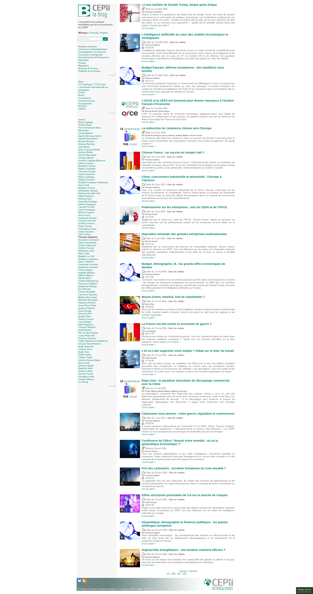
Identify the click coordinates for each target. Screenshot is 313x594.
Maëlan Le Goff (86, 256)
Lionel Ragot (84, 322)
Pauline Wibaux (86, 379)
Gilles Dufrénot (86, 196)
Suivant (183, 571)
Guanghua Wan (86, 376)
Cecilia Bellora (85, 133)
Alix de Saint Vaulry (88, 332)
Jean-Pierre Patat (87, 305)
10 (168, 573)
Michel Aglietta (85, 122)
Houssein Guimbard (88, 239)
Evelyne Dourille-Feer (89, 193)
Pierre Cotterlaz (86, 177)
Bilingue (83, 32)
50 (178, 573)
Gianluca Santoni (87, 338)
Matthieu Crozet (86, 188)
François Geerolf (87, 220)
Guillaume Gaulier (87, 218)
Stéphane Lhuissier (88, 267)
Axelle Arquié (85, 125)
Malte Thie (83, 352)
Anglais (104, 32)
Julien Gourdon (86, 231)
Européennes (85, 103)
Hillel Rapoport (85, 324)
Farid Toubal (84, 354)
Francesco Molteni (87, 283)
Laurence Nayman (87, 294)
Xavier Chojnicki (86, 174)
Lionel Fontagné (86, 209)
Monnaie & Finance (88, 68)
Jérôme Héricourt (87, 245)
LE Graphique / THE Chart (91, 84)
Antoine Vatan (85, 371)
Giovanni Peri (85, 313)
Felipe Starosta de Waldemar (93, 341)
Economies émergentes (90, 54)
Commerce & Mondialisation (92, 49)
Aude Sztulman (86, 346)
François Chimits (87, 171)
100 (184, 573)
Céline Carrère (85, 163)
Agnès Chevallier (87, 168)
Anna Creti (83, 185)
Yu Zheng (83, 382)
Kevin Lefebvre (86, 261)
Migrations (83, 65)
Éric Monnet (84, 289)
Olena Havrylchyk (87, 242)
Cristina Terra (85, 349)
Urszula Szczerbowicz (89, 343)
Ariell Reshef (84, 330)
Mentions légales (107, 589)
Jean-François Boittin (89, 149)
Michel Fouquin (86, 212)
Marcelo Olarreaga (88, 300)
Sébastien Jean (86, 250)
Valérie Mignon (86, 275)
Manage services (304, 589)
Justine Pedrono (86, 308)
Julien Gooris (85, 226)
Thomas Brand (86, 157)
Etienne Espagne (87, 204)
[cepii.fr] (220, 584)
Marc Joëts (84, 253)
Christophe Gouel (87, 229)
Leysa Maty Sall (86, 335)
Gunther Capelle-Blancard (91, 160)
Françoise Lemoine (88, 264)
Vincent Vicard (85, 373)
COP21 (82, 109)
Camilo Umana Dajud (89, 360)
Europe (82, 63)
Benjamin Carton (87, 166)
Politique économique (89, 71)
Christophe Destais (88, 190)
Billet (147, 9)
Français (93, 32)
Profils (81, 92)
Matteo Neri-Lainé (87, 297)
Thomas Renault (86, 327)
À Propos (82, 589)
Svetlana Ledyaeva (88, 259)
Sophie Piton (84, 316)
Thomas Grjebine (87, 237)
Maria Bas (83, 130)
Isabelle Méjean (86, 272)
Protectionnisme (86, 100)
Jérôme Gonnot (86, 223)
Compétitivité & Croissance (92, 52)
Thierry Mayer (85, 270)
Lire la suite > (149, 28)
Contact (93, 589)
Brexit (81, 95)
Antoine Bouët (85, 152)
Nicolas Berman (86, 141)
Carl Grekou (84, 234)
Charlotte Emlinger (87, 201)
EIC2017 (82, 106)
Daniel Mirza (84, 278)
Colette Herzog (86, 248)
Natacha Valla (85, 368)
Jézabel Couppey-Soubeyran (93, 182)
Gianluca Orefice (87, 302)
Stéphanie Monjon (87, 286)
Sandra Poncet (86, 319)
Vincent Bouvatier (87, 155)
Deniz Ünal (83, 363)
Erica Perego (85, 311)
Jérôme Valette (86, 365)
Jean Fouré (84, 215)
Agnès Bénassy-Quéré (90, 136)
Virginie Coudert (86, 179)
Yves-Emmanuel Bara (89, 127)
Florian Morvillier (86, 291)
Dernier (193, 571)
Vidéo (148, 42)
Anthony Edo (84, 198)
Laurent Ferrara (86, 207)
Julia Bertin (84, 147)
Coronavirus (84, 98)
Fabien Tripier (85, 357)
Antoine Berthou (86, 144)
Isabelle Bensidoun (88, 138)
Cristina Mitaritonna (88, 281)
